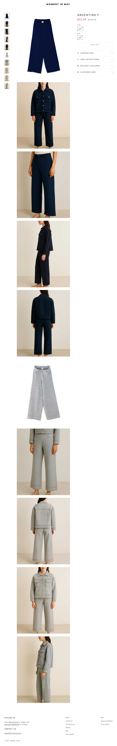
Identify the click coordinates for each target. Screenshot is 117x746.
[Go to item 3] (7, 31)
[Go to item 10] (7, 86)
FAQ (102, 718)
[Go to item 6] (7, 55)
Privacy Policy (105, 724)
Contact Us (69, 721)
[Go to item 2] (7, 24)
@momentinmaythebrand (11, 724)
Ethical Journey (70, 724)
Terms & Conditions (107, 721)
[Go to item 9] (7, 78)
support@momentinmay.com (12, 733)
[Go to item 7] (7, 63)
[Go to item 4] (7, 39)
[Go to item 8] (7, 70)
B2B (67, 731)
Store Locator (70, 734)
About (67, 718)
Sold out (95, 45)
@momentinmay (13, 722)
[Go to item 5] (7, 47)
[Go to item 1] (7, 16)
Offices (68, 728)
